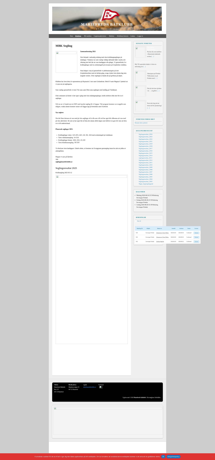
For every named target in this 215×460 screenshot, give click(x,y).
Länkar (132, 36)
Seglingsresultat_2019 (145, 144)
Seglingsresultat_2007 (145, 172)
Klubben (78, 36)
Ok (163, 456)
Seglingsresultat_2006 (145, 174)
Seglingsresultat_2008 (145, 169)
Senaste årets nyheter (141, 123)
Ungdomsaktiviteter (100, 36)
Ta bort (196, 233)
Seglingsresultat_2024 (145, 134)
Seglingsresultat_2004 (145, 179)
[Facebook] (161, 446)
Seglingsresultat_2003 (145, 181)
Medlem (111, 36)
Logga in (140, 36)
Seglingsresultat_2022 (145, 139)
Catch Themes (159, 452)
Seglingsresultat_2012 (145, 160)
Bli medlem (87, 36)
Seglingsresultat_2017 (145, 148)
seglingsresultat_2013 (145, 158)
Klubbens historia (122, 36)
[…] (153, 56)
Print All (139, 221)
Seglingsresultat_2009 (145, 167)
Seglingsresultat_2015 (145, 153)
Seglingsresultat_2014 (145, 155)
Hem (71, 36)
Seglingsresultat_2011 (145, 162)
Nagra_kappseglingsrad (146, 184)
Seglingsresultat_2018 (145, 146)
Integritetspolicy (173, 456)
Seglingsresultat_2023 (145, 136)
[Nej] (212, 457)
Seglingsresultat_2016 (145, 151)
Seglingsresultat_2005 (145, 177)
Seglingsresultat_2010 (145, 165)
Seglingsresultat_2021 (145, 141)
